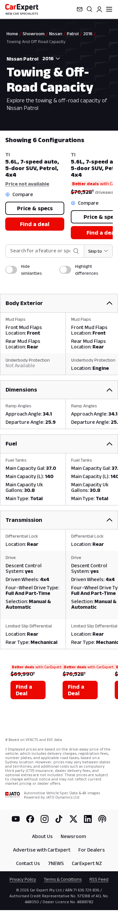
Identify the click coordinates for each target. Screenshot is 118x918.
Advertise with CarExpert (41, 850)
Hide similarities (31, 270)
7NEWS (56, 863)
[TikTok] (59, 819)
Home (12, 33)
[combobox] (49, 58)
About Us (42, 836)
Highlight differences (86, 270)
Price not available (27, 184)
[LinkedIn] (88, 819)
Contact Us (28, 863)
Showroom (34, 33)
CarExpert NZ (87, 863)
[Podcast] (102, 819)
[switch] (11, 270)
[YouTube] (16, 819)
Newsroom (73, 836)
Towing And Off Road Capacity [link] (36, 41)
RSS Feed (98, 879)
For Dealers (91, 850)
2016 (87, 33)
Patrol (73, 33)
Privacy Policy (23, 879)
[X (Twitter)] (73, 819)
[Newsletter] (80, 9)
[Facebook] (30, 819)
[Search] (89, 9)
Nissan (55, 33)
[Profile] (99, 9)
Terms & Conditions (63, 879)
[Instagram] (45, 819)
